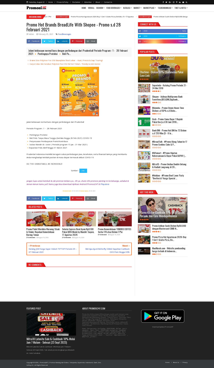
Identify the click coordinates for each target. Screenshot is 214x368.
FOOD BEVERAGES (113, 7)
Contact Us (108, 2)
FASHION (99, 7)
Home (50, 2)
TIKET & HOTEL (180, 7)
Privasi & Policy (62, 2)
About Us (176, 362)
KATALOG (126, 7)
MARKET (137, 7)
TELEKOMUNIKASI (164, 7)
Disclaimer (76, 2)
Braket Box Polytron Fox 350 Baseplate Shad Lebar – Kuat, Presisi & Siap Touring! (66, 60)
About (97, 2)
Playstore (105, 184)
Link (83, 171)
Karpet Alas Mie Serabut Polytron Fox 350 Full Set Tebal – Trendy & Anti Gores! (65, 64)
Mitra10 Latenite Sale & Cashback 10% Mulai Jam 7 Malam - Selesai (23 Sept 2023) (51, 340)
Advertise (88, 2)
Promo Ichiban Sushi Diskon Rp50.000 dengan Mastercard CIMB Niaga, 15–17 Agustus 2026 (168, 16)
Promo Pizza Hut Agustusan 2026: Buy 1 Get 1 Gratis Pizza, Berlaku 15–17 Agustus (82, 16)
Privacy (185, 362)
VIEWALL (91, 7)
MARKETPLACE (148, 7)
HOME (84, 7)
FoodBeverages (125, 17)
